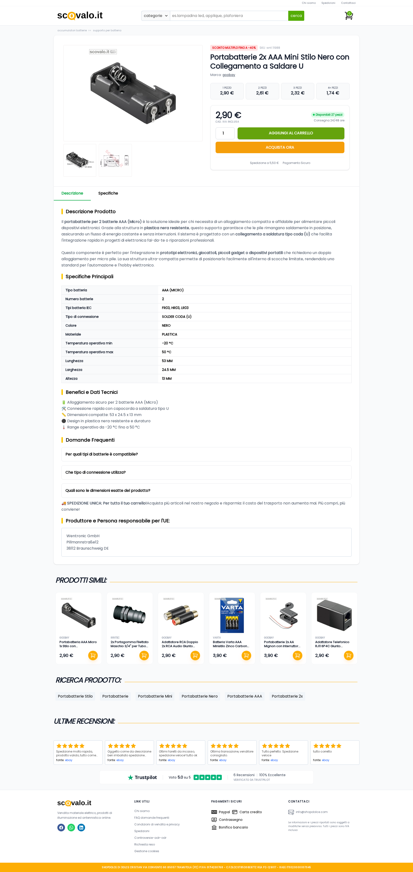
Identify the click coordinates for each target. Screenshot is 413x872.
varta (217, 637)
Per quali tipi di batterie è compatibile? (101, 454)
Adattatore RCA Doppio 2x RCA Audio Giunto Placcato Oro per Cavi (180, 646)
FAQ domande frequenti (151, 818)
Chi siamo (309, 3)
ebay (68, 760)
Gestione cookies (146, 851)
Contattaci (348, 3)
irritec (115, 637)
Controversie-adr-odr (150, 838)
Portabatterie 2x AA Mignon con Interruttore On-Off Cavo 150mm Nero (282, 648)
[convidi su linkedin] (81, 827)
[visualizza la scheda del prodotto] (79, 615)
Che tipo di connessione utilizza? (95, 472)
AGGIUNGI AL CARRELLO (291, 133)
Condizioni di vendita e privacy (157, 824)
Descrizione (72, 193)
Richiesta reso (144, 844)
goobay (229, 74)
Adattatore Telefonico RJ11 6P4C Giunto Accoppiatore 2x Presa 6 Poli (334, 648)
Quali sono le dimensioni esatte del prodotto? (107, 490)
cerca (296, 15)
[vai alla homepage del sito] (91, 803)
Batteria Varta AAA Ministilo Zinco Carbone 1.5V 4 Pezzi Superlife (231, 646)
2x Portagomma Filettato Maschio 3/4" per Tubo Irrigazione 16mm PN (130, 646)
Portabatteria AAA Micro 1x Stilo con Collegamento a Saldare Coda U (78, 648)
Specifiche (108, 193)
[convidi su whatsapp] (71, 827)
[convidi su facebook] (61, 827)
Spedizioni (328, 3)
